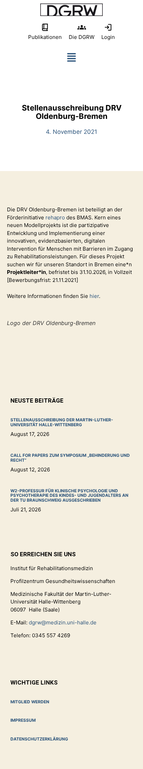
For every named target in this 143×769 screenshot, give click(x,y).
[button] (71, 58)
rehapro (55, 217)
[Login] (108, 27)
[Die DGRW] (81, 27)
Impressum (23, 720)
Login (108, 37)
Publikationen (45, 37)
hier (94, 296)
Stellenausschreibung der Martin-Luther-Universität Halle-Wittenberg (61, 422)
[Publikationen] (45, 27)
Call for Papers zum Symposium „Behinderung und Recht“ (70, 457)
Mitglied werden (29, 701)
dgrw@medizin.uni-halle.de (62, 622)
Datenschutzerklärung (39, 739)
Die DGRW (81, 37)
